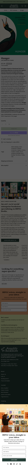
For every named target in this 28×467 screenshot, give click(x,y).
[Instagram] (14, 464)
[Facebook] (11, 464)
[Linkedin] (20, 464)
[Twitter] (7, 464)
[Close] (26, 406)
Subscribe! (14, 460)
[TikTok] (17, 464)
